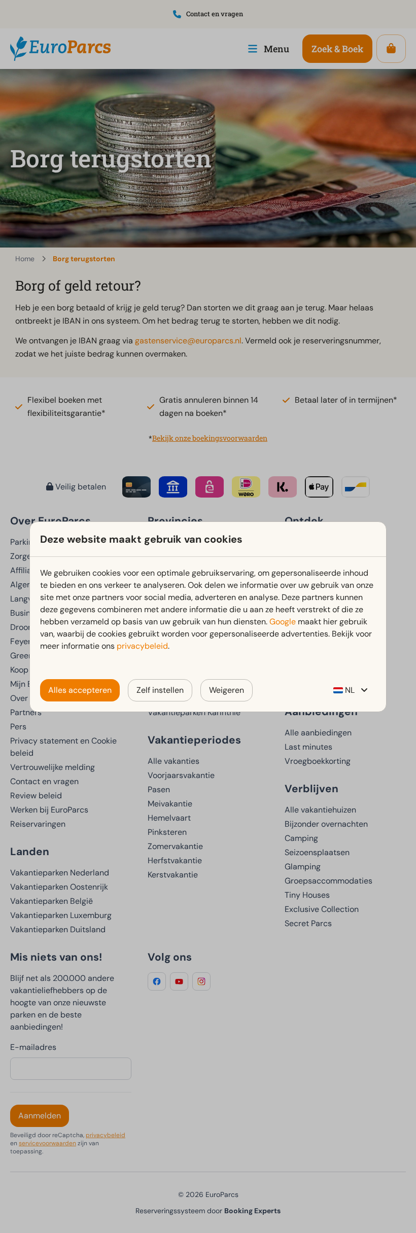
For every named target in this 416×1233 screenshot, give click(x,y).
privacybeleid (142, 646)
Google (282, 621)
